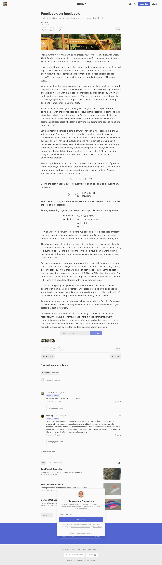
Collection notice (94, 549)
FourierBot (50, 393)
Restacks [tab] (55, 372)
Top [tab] (43, 463)
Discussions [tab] (58, 463)
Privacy (78, 549)
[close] (102, 491)
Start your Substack (75, 555)
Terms (85, 549)
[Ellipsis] (120, 393)
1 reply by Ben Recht (55, 408)
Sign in (155, 4)
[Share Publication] (135, 4)
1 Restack (65, 341)
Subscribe (144, 4)
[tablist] (50, 372)
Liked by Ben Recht (53, 395)
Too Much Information (52, 469)
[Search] (130, 4)
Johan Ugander (51, 416)
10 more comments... (48, 452)
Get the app (91, 555)
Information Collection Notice (80, 527)
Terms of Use (91, 525)
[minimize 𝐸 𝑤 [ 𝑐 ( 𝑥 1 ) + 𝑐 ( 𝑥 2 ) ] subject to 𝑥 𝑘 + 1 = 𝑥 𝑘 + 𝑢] (81, 220)
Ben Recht (44, 22)
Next (114, 356)
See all (45, 515)
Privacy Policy (97, 527)
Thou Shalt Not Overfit (52, 484)
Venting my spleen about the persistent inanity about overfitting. (65, 487)
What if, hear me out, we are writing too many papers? (61, 472)
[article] (81, 473)
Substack (70, 560)
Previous (49, 356)
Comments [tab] (46, 372)
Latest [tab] (49, 463)
